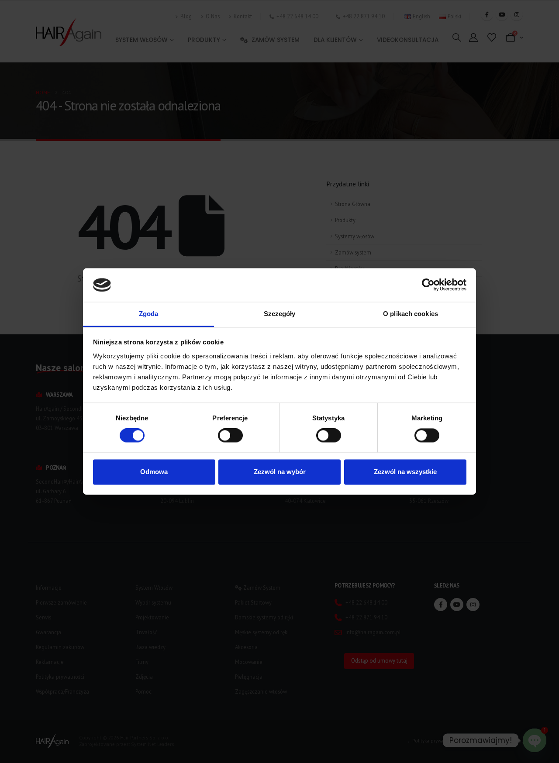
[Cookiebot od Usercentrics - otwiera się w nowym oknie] (428, 285)
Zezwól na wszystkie (405, 471)
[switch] (230, 436)
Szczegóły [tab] (280, 313)
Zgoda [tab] (149, 313)
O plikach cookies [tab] (410, 313)
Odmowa (154, 471)
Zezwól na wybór (280, 471)
